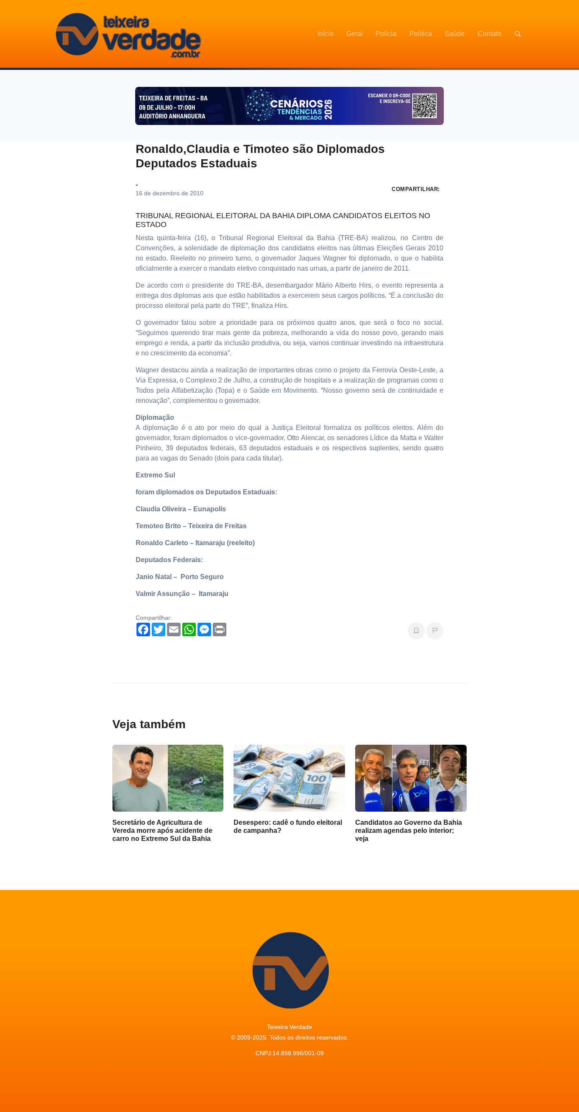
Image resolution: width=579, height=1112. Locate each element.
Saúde (455, 33)
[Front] (127, 33)
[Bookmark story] (416, 630)
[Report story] (434, 630)
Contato (489, 33)
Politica (420, 33)
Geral (354, 33)
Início (325, 33)
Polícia (386, 33)
